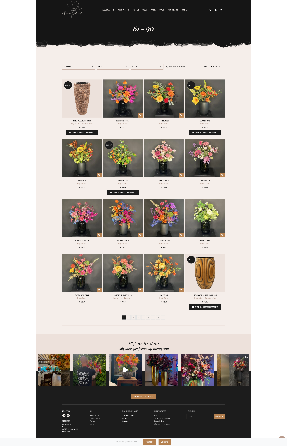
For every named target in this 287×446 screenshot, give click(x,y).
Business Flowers (157, 10)
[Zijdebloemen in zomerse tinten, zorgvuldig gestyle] (89, 370)
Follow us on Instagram (143, 396)
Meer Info (149, 442)
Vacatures (125, 418)
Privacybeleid (159, 421)
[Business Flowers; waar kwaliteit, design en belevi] (197, 370)
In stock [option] (171, 66)
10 (153, 317)
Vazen (144, 10)
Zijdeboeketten (108, 10)
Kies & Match (173, 10)
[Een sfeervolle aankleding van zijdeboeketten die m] (54, 370)
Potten (136, 10)
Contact (185, 10)
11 (158, 317)
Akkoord (164, 442)
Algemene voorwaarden (162, 424)
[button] (78, 66)
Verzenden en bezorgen (162, 418)
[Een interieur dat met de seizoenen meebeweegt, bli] (233, 370)
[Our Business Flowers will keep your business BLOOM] (161, 370)
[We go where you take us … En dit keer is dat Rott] (125, 370)
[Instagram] (69, 416)
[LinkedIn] (64, 416)
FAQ (155, 415)
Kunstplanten (123, 10)
